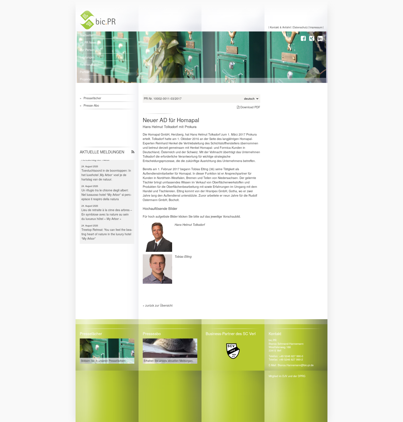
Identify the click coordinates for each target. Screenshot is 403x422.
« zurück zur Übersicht (158, 305)
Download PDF (249, 107)
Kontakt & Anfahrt (280, 27)
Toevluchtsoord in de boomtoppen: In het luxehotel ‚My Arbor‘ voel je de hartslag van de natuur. (106, 167)
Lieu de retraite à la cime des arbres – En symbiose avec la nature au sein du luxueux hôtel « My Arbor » (106, 207)
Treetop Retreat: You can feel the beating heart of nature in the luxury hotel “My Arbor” (106, 226)
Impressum (315, 27)
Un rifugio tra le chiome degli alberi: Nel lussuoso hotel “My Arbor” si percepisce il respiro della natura (106, 187)
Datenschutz (300, 27)
